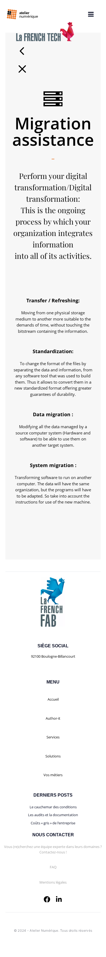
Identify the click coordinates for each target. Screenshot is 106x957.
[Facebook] (47, 899)
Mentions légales (53, 882)
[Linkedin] (59, 899)
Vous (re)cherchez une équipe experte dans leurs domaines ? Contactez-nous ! (53, 849)
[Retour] (26, 68)
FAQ (53, 867)
